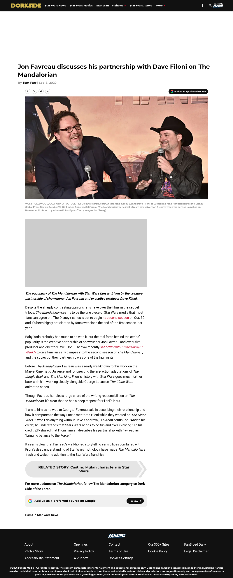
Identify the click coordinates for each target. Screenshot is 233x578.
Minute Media (26, 567)
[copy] (47, 91)
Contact (114, 544)
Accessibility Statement (41, 558)
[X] (210, 5)
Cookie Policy (158, 551)
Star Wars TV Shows (109, 5)
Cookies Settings (121, 558)
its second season (116, 318)
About (28, 544)
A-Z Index (81, 558)
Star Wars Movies (81, 5)
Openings (81, 544)
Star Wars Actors (141, 5)
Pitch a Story (33, 551)
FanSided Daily (195, 544)
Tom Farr (29, 82)
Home (29, 515)
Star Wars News (55, 5)
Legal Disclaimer (196, 551)
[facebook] (203, 5)
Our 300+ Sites (158, 544)
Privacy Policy (84, 551)
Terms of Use (118, 551)
